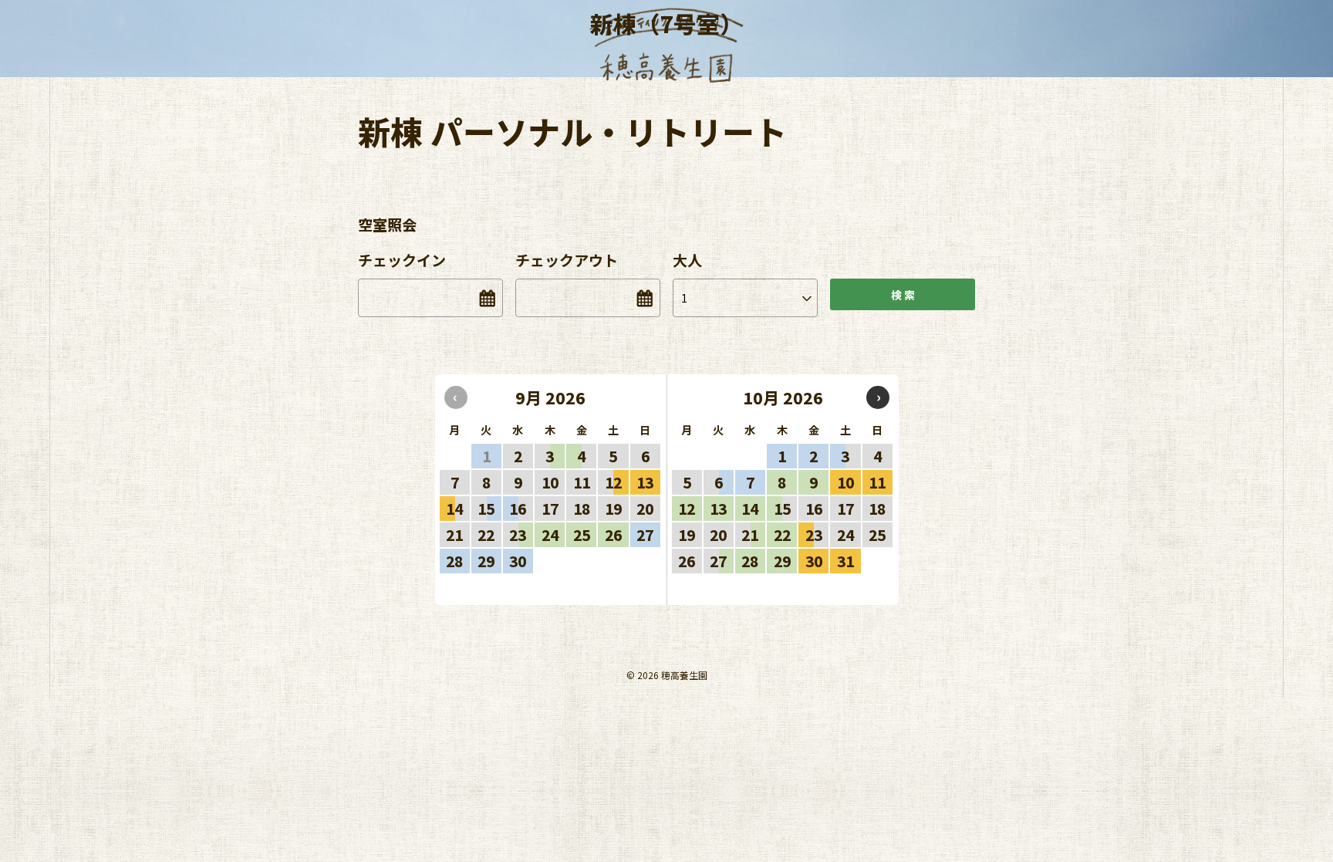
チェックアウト (566, 259)
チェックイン (402, 259)
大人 (687, 259)
